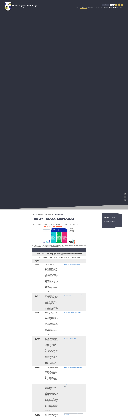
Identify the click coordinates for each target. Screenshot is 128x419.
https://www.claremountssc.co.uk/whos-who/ (73, 312)
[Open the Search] (122, 5)
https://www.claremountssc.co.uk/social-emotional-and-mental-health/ (72, 265)
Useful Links (105, 4)
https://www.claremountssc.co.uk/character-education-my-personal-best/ (73, 338)
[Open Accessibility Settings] (116, 5)
